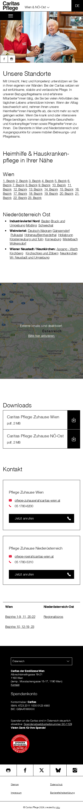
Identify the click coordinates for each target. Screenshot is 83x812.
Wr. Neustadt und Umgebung (29, 257)
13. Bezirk (35, 189)
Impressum (16, 792)
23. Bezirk (35, 198)
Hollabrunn (65, 235)
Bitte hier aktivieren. (41, 336)
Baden (45, 221)
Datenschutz (56, 784)
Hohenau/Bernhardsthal (41, 235)
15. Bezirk (66, 189)
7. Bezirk (19, 185)
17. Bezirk (20, 193)
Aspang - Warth (67, 249)
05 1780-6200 (24, 506)
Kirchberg (16, 253)
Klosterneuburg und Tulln (26, 239)
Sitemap (15, 784)
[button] (37, 6)
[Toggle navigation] (10, 16)
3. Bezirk (35, 181)
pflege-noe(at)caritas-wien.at (34, 556)
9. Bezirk (44, 185)
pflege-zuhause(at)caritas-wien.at (37, 500)
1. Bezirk (9, 181)
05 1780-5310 (24, 562)
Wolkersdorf (18, 243)
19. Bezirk (51, 193)
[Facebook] (4, 59)
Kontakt (15, 685)
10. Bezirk (59, 185)
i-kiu (58, 807)
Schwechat (45, 225)
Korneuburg (53, 239)
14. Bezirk (51, 189)
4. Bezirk (48, 181)
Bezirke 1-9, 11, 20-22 (20, 617)
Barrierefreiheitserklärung (62, 792)
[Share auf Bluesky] (58, 770)
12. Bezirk (20, 189)
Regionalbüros (53, 617)
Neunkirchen (68, 253)
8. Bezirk (31, 185)
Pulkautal (17, 235)
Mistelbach (70, 239)
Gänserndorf (61, 231)
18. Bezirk (35, 193)
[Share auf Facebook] (25, 770)
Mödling (31, 225)
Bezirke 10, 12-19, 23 (19, 627)
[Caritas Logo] (13, 6)
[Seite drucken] (8, 770)
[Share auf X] (41, 770)
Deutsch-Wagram (40, 231)
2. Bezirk (22, 181)
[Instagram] (11, 59)
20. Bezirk (66, 193)
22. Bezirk (20, 198)
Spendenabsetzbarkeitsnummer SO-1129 (48, 724)
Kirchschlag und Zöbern (42, 253)
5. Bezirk (61, 181)
